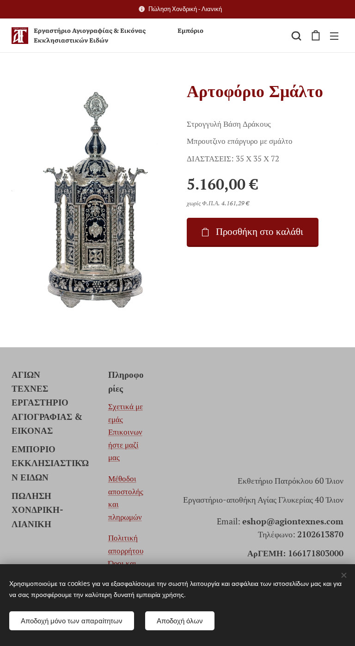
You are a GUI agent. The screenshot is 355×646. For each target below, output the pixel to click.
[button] (296, 35)
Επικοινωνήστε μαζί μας (125, 444)
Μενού (334, 35)
